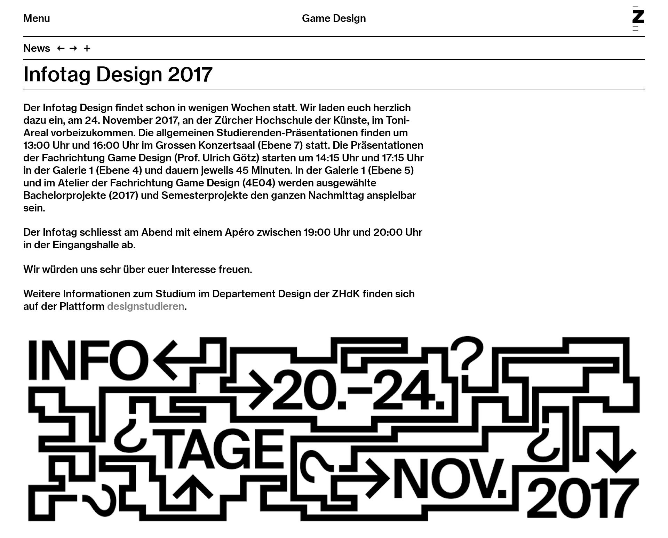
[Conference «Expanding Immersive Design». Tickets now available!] (73, 48)
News (36, 48)
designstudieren (145, 306)
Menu (36, 18)
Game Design (334, 18)
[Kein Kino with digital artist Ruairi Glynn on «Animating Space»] (60, 48)
